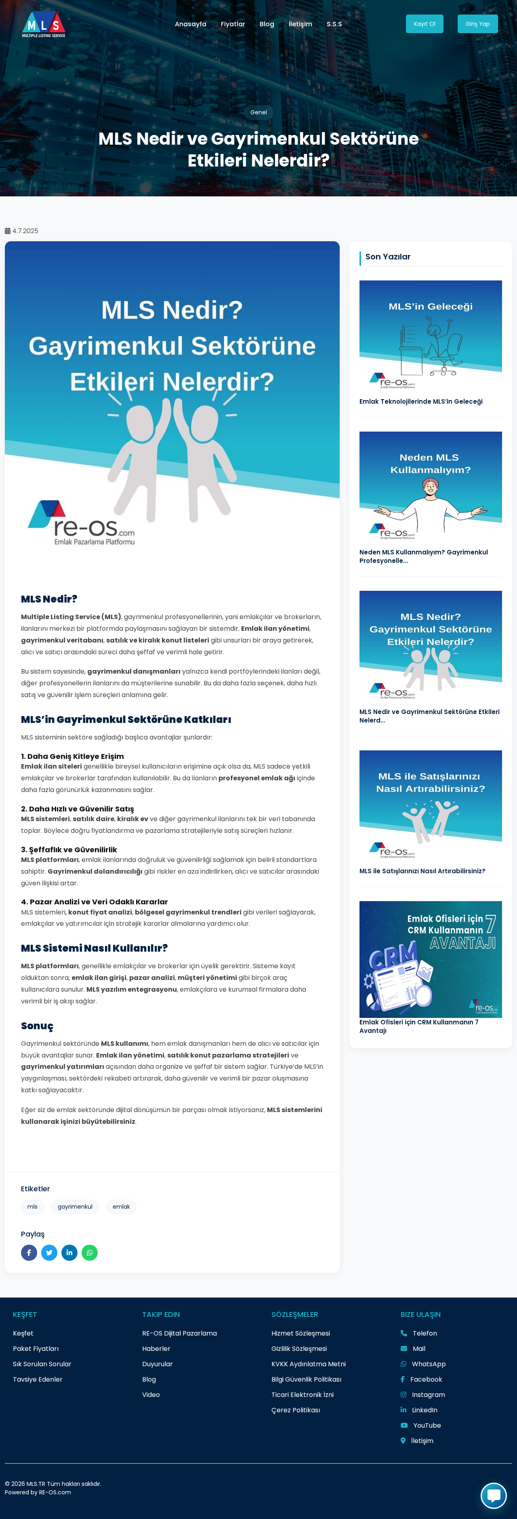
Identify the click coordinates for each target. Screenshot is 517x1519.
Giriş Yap (478, 24)
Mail (418, 1348)
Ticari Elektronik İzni (302, 1394)
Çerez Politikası (295, 1410)
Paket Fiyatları (36, 1348)
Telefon (424, 1333)
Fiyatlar (233, 24)
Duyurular (157, 1364)
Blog (267, 24)
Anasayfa (190, 24)
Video (151, 1394)
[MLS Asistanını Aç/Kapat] (494, 1496)
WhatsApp (428, 1364)
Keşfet (23, 1333)
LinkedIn (423, 1410)
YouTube (426, 1425)
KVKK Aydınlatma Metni (308, 1364)
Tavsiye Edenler (38, 1379)
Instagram (427, 1394)
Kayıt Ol (424, 24)
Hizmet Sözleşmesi (300, 1333)
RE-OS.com (55, 1492)
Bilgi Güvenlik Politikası (306, 1379)
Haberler (156, 1348)
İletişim (300, 24)
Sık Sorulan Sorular (42, 1364)
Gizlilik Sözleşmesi (299, 1348)
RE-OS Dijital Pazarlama (179, 1333)
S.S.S (334, 24)
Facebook (425, 1379)
